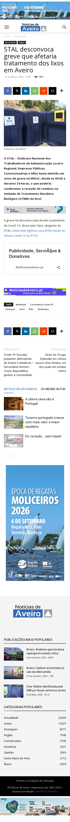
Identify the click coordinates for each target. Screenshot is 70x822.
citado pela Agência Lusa (27, 230)
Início (7, 36)
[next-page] (12, 455)
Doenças (10, 309)
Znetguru (53, 791)
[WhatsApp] (34, 91)
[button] (64, 27)
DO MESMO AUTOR (53, 389)
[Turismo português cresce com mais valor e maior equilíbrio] (13, 422)
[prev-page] (6, 455)
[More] (62, 91)
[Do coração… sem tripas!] (13, 440)
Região (22, 42)
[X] (17, 91)
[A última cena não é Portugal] (13, 403)
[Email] (52, 91)
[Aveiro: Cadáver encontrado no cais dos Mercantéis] (13, 672)
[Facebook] (8, 91)
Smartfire (40, 791)
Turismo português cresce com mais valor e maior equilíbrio (44, 422)
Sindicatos (43, 309)
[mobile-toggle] (6, 27)
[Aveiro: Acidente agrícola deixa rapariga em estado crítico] (13, 654)
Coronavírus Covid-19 (41, 304)
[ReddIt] (43, 91)
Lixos (22, 309)
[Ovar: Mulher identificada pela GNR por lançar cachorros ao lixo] (13, 691)
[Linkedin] (26, 91)
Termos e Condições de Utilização (35, 780)
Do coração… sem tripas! (43, 436)
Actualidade (20, 36)
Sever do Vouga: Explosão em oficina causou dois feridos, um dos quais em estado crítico (50, 363)
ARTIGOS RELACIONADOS (20, 389)
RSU (31, 309)
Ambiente (21, 304)
